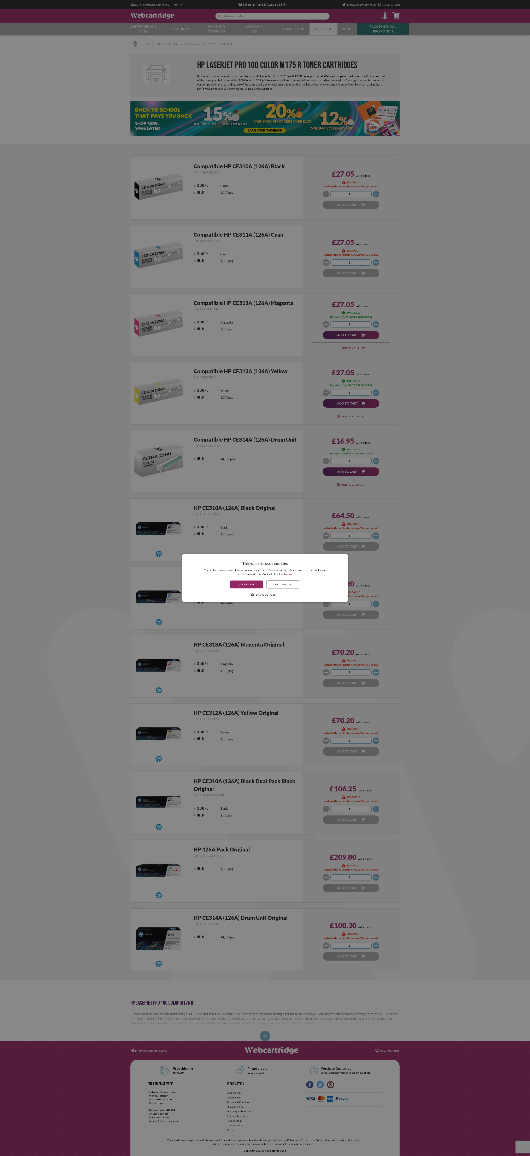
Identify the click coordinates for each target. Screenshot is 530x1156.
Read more (285, 574)
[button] (265, 595)
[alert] (265, 578)
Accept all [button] (246, 584)
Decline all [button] (283, 584)
